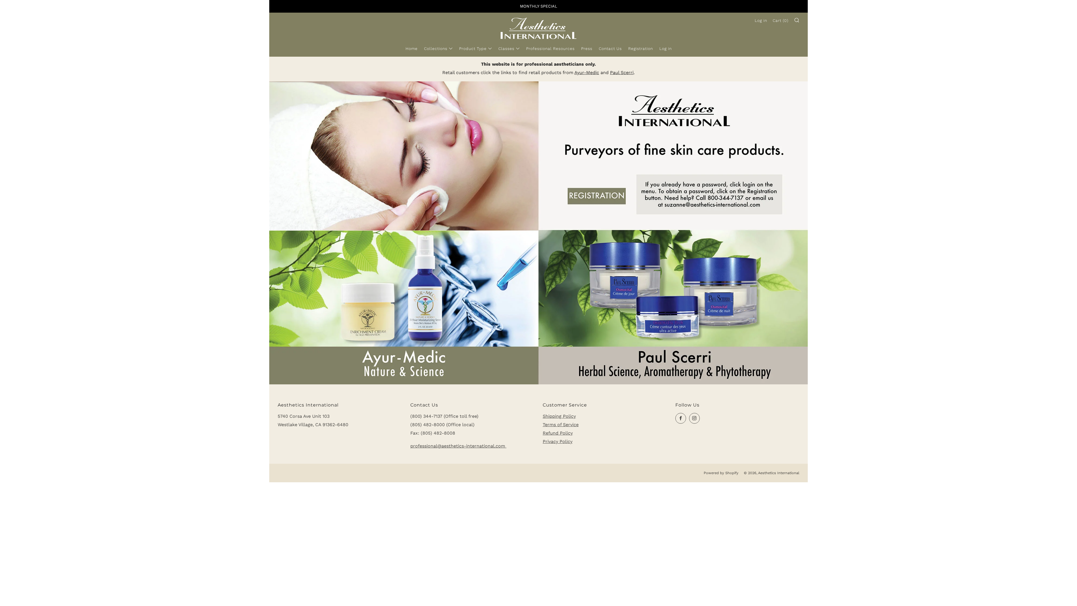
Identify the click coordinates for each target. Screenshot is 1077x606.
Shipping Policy (559, 416)
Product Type (473, 48)
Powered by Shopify (721, 473)
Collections (435, 48)
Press (586, 48)
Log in (665, 48)
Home (412, 48)
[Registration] (538, 232)
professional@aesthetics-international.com (458, 446)
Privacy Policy (557, 441)
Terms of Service (561, 424)
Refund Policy (558, 433)
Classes (506, 48)
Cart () (780, 20)
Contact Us (610, 48)
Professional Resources (550, 48)
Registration (640, 48)
